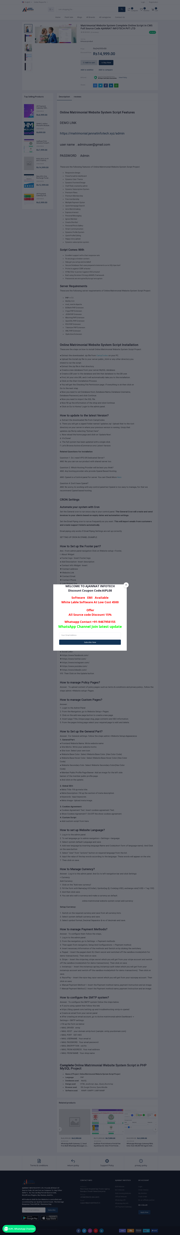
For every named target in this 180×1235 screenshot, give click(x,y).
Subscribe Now (90, 642)
